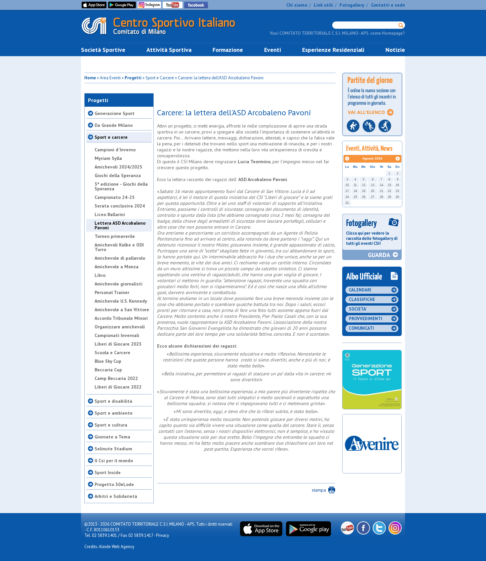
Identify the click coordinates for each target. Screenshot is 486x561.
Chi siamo (296, 5)
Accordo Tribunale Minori (121, 318)
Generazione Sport (115, 113)
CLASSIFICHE (362, 299)
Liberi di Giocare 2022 (118, 387)
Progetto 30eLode (114, 484)
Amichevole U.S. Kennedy (121, 301)
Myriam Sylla (108, 158)
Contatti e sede (388, 5)
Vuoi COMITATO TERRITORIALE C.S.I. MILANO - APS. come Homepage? (337, 33)
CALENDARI (360, 290)
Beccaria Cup (108, 370)
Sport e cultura (111, 425)
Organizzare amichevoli (120, 327)
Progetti (133, 78)
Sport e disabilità (113, 401)
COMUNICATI (361, 328)
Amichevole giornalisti (118, 284)
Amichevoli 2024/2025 (118, 167)
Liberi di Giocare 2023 (118, 344)
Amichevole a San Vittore (122, 310)
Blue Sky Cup (108, 361)
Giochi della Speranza (118, 175)
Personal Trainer (112, 292)
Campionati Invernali (117, 335)
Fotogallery (352, 5)
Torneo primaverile (115, 236)
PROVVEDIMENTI (365, 318)
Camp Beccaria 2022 (116, 378)
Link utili (323, 5)
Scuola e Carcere (112, 352)
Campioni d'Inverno (115, 150)
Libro (100, 275)
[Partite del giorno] (372, 138)
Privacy (162, 535)
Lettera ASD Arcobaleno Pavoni (120, 225)
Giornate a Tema (112, 437)
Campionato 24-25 (115, 197)
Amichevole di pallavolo (120, 258)
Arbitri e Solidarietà (116, 496)
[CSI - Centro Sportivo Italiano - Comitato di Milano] (163, 36)
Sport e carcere (111, 137)
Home (90, 78)
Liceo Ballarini (110, 214)
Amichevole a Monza (117, 267)
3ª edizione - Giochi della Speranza (121, 186)
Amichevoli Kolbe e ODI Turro (119, 247)
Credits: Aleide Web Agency (109, 546)
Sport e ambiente (114, 413)
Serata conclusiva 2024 (120, 206)
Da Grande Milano (114, 125)
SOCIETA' (358, 309)
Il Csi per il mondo (114, 461)
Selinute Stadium (113, 449)
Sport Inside (108, 472)
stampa (319, 490)
